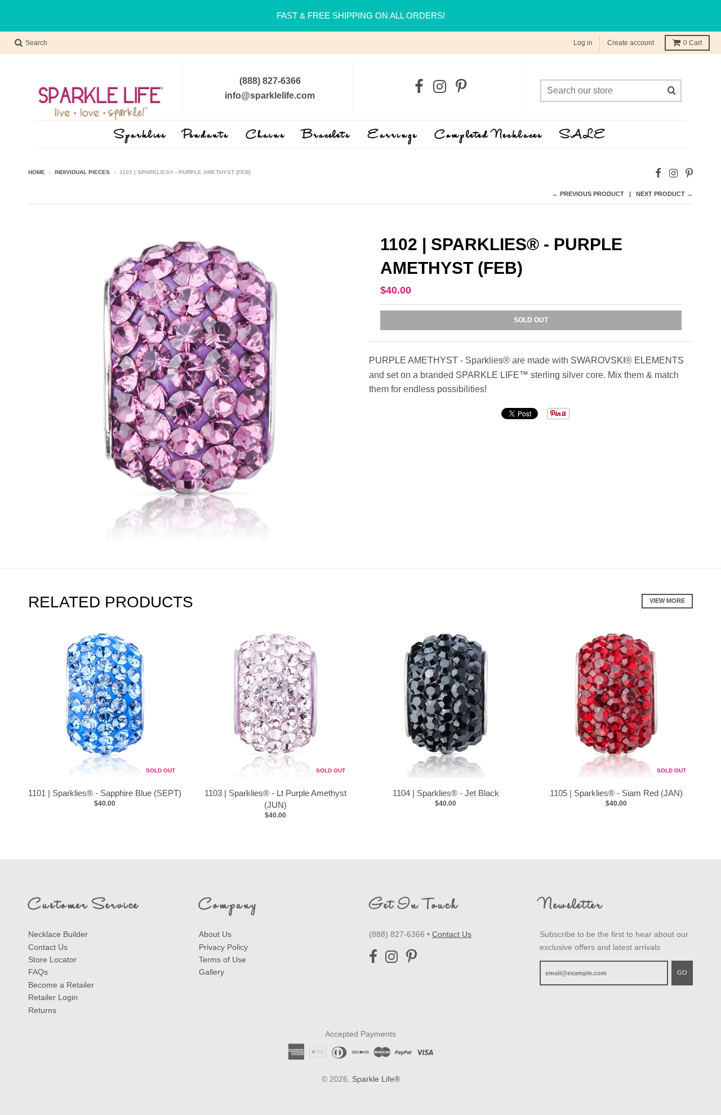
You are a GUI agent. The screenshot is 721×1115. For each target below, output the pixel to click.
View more (667, 600)
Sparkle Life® (376, 1078)
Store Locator (52, 959)
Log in (583, 43)
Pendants (206, 135)
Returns (42, 1010)
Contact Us (48, 947)
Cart (692, 43)
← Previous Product (588, 193)
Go (682, 972)
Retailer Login (53, 997)
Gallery (211, 971)
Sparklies (140, 135)
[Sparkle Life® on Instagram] (439, 87)
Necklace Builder (58, 934)
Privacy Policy (223, 947)
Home (36, 172)
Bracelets (326, 135)
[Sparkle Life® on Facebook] (419, 87)
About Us (215, 934)
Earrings (393, 135)
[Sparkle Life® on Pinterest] (461, 87)
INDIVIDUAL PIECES (82, 172)
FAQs (38, 971)
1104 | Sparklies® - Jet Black (446, 793)
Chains (266, 135)
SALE (583, 135)
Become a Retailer (61, 984)
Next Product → (664, 193)
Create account (630, 43)
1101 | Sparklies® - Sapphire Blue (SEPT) (104, 793)
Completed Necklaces (489, 135)
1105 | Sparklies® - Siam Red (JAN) (616, 793)
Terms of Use (222, 959)
